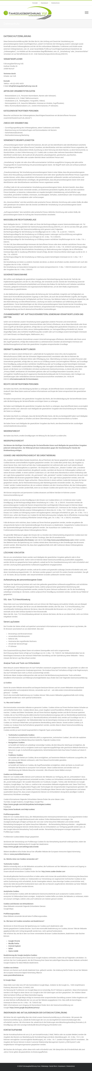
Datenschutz (71, 1066)
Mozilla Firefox (13, 943)
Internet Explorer (14, 946)
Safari (10, 948)
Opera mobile (13, 951)
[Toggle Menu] (86, 12)
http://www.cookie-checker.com (53, 871)
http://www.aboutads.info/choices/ (21, 540)
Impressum (62, 1066)
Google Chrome (14, 941)
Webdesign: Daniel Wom (49, 1066)
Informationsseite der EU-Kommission (24, 379)
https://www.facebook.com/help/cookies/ (19, 809)
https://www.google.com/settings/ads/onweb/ (21, 847)
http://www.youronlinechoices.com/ (60, 540)
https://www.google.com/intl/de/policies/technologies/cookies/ (27, 804)
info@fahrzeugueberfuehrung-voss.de (23, 86)
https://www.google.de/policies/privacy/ (25, 1008)
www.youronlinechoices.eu (20, 854)
